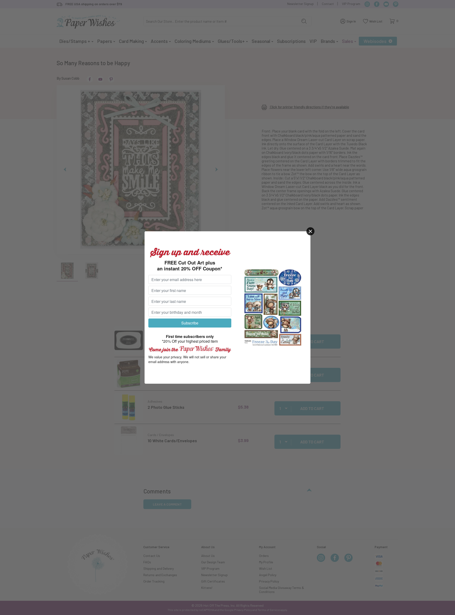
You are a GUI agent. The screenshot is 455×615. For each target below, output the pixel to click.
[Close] (310, 231)
